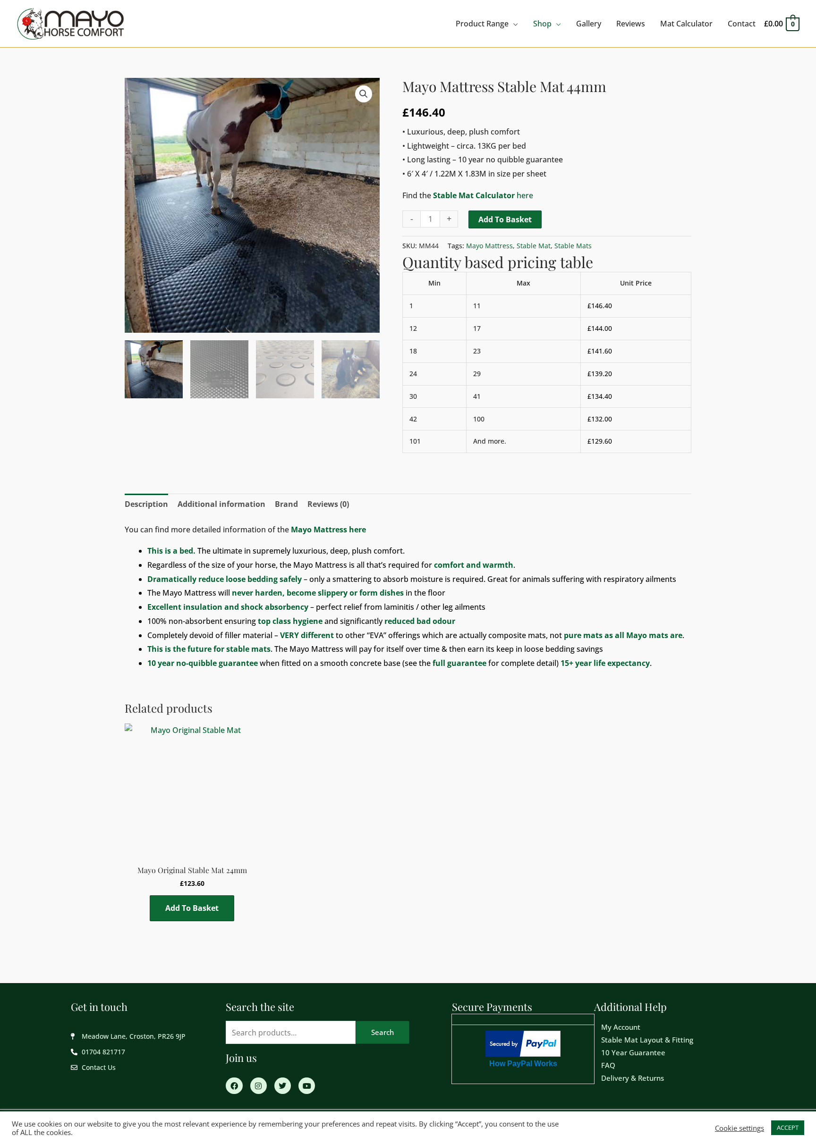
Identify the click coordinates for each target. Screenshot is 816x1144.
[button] (363, 93)
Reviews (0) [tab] (328, 504)
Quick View (192, 849)
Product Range (482, 23)
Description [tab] (146, 504)
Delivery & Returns (632, 1078)
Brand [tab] (286, 504)
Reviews (630, 23)
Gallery (588, 23)
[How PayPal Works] (523, 1042)
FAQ (608, 1065)
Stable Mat (534, 245)
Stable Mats (573, 245)
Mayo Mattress (489, 245)
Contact (742, 23)
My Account (620, 1027)
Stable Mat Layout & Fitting (647, 1039)
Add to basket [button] (192, 908)
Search (382, 1032)
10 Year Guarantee (633, 1052)
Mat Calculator (686, 23)
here (483, 195)
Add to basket (505, 219)
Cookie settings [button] (739, 1128)
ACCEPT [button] (788, 1127)
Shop (542, 23)
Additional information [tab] (221, 504)
